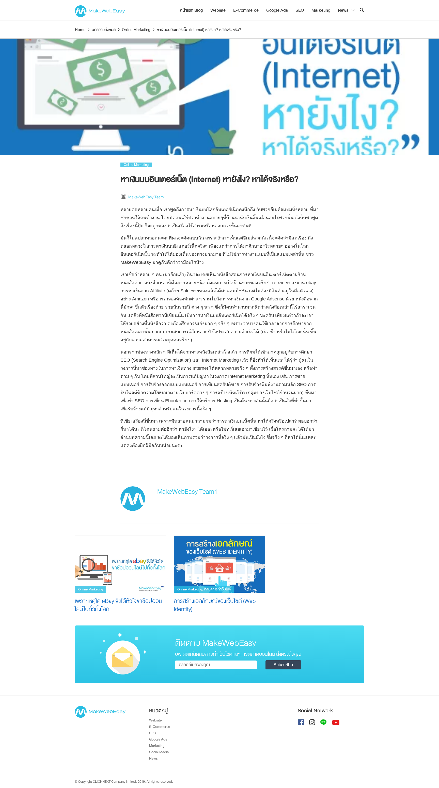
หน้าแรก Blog (191, 10)
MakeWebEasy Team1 (147, 197)
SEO (299, 10)
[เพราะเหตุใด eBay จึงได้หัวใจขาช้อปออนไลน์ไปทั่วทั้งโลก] (120, 564)
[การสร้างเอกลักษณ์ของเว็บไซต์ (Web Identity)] (219, 564)
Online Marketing (136, 165)
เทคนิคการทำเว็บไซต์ (217, 589)
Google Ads (277, 10)
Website (218, 10)
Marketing (320, 10)
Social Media (159, 752)
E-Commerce (246, 10)
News (343, 10)
